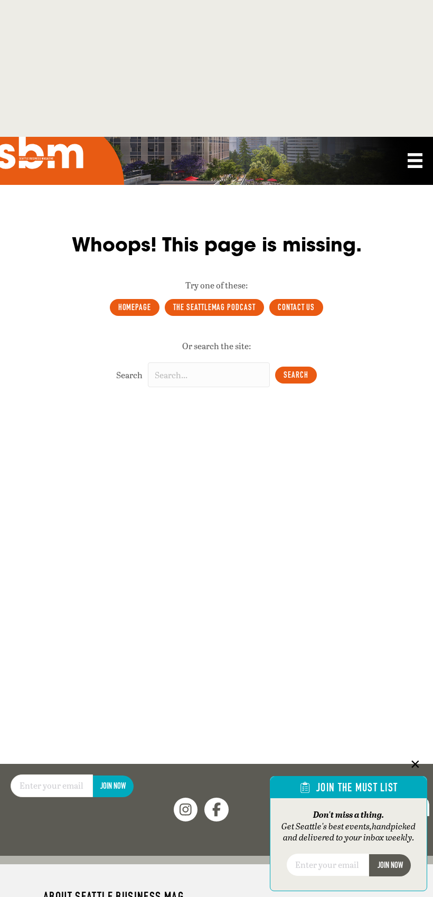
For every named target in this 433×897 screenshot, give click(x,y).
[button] (296, 375)
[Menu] (415, 160)
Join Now (113, 786)
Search (129, 374)
